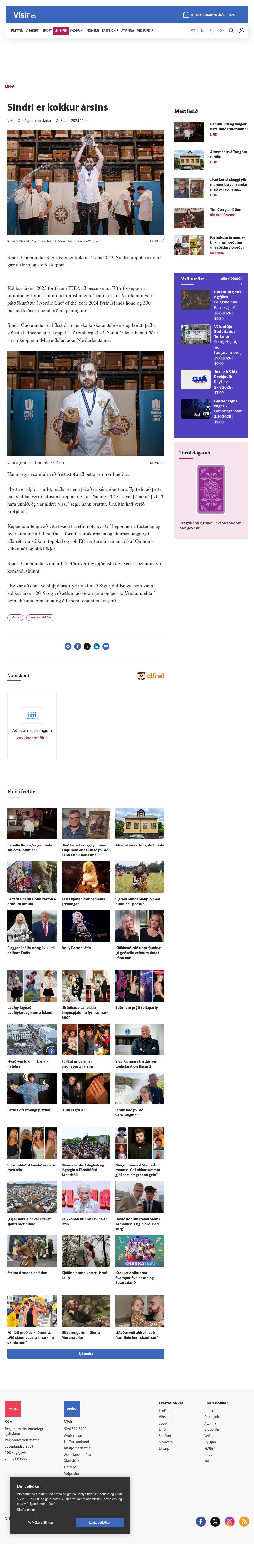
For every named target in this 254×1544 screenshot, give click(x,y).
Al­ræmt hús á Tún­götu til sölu (139, 845)
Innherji (210, 1411)
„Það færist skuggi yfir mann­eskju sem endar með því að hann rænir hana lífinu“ (86, 850)
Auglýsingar (73, 1436)
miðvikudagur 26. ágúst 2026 (213, 15)
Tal (206, 1461)
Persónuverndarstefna (22, 1440)
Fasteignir (211, 1417)
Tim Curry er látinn (225, 210)
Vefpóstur (71, 1474)
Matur (15, 617)
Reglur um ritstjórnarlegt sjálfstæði (24, 1431)
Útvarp (164, 1449)
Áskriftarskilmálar (77, 1455)
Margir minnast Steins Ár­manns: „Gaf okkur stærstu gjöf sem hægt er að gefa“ (137, 1170)
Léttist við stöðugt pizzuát (28, 1110)
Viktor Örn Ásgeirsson (24, 121)
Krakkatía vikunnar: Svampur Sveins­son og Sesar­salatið (134, 1278)
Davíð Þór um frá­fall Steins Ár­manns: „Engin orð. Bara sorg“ (137, 1224)
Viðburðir (211, 1430)
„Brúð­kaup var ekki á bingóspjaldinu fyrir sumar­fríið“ (85, 1013)
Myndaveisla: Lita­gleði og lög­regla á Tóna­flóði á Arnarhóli (83, 1170)
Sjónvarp (166, 1442)
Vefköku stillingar (40, 1522)
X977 (208, 1455)
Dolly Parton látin (76, 948)
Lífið (162, 1430)
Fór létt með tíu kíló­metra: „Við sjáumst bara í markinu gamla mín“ (30, 1338)
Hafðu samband (76, 1442)
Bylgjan (210, 1442)
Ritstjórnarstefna (77, 1448)
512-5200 (79, 1429)
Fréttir (164, 1411)
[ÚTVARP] (221, 30)
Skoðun (165, 1436)
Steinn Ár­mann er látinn (27, 1273)
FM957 (209, 1449)
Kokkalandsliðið (41, 617)
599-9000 (19, 1459)
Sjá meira (86, 1354)
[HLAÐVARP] (202, 30)
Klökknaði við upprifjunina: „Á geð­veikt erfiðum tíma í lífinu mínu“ (138, 953)
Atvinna (210, 1424)
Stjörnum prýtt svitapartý (136, 1008)
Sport (163, 1424)
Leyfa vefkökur (100, 1522)
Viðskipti (166, 1417)
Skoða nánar (26, 1510)
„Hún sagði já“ (73, 1110)
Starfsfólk (71, 1461)
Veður (209, 1436)
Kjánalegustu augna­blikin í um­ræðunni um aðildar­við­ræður (227, 243)
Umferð (70, 1467)
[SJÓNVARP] (212, 30)
